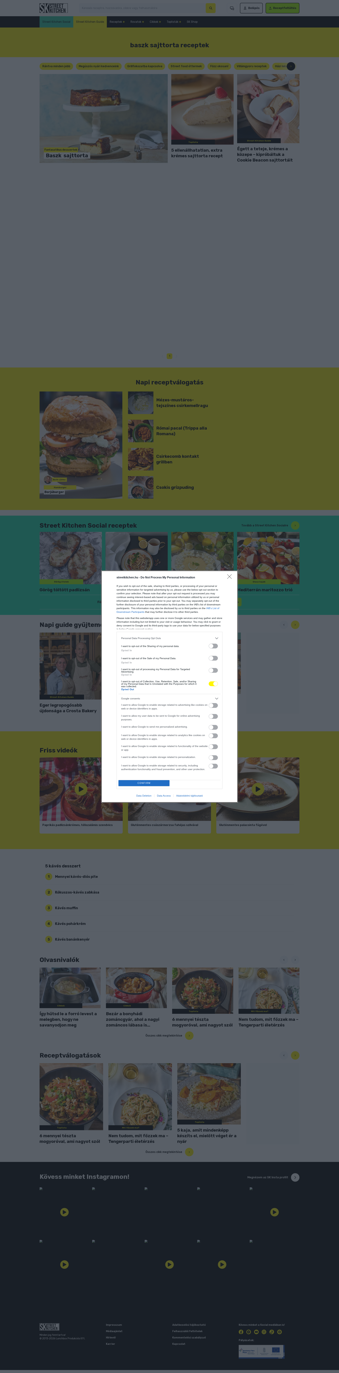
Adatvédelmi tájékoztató (189, 795)
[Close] (230, 577)
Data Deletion (143, 795)
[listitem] (169, 638)
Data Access (164, 795)
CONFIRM (144, 783)
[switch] (213, 646)
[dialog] (169, 686)
